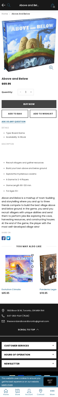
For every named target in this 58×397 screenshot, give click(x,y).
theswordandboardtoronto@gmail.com (28, 321)
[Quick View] (32, 260)
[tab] (29, 346)
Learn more (7, 384)
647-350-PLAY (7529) (18, 315)
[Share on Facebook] (3, 238)
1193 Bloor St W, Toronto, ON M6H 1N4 (25, 310)
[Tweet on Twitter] (8, 238)
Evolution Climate (11, 289)
